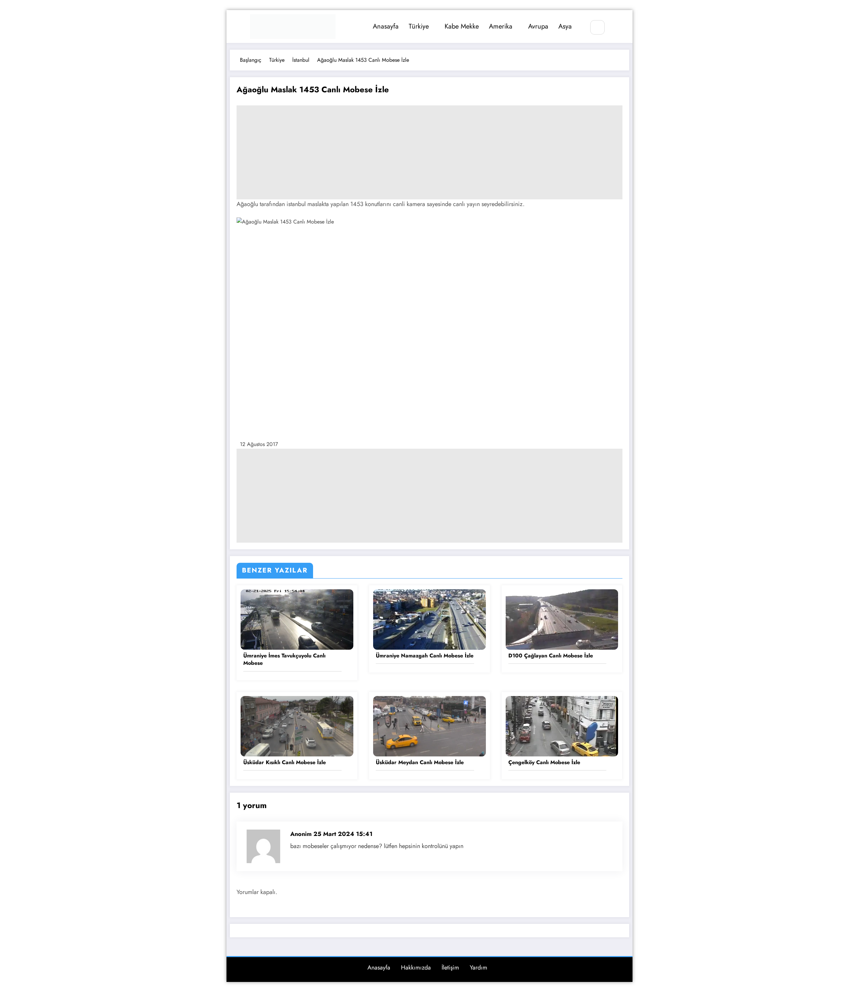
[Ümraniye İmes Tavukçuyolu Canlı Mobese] (297, 619)
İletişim (450, 967)
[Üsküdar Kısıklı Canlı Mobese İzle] (297, 725)
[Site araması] (597, 27)
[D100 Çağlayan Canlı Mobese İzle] (562, 619)
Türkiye (419, 26)
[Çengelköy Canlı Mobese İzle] (562, 725)
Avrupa (538, 26)
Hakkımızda (416, 967)
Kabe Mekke (462, 26)
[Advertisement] (429, 152)
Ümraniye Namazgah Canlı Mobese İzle (424, 655)
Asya (565, 26)
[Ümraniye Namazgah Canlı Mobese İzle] (429, 619)
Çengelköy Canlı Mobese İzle (544, 762)
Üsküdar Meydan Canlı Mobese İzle (420, 762)
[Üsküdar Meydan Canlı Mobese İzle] (429, 725)
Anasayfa (386, 26)
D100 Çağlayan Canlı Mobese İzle (550, 655)
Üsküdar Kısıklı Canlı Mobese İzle (284, 762)
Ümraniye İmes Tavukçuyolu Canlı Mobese (284, 659)
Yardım (478, 967)
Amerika (500, 26)
